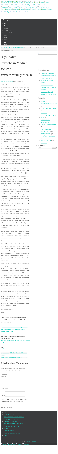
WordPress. (34, 441)
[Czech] (32, 2)
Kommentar (4, 374)
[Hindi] (13, 5)
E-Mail (3, 392)
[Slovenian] (38, 9)
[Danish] (36, 2)
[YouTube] (4, 444)
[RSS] (14, 444)
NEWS (42, 117)
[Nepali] (39, 7)
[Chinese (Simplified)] (18, 2)
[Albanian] (4, 2)
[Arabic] (9, 2)
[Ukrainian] (22, 12)
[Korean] (35, 5)
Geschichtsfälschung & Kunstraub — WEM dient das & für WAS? (48, 87)
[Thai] (11, 12)
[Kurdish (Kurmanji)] (44, 5)
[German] (8, 5)
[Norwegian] (45, 7)
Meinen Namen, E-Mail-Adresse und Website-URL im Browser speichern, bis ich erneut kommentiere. (14, 402)
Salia (2, 81)
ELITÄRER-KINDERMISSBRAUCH (13, 48)
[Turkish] (16, 12)
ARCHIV (43, 101)
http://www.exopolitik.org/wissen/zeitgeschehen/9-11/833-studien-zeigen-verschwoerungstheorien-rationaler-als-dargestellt (14, 329)
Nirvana (28, 441)
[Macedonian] (21, 7)
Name (2, 388)
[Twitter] (9, 444)
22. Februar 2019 (8, 81)
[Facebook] (19, 444)
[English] (46, 2)
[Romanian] (15, 9)
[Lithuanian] (4, 7)
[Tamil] (3, 12)
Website (3, 395)
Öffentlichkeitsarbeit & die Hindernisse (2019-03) (14, 357)
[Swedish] (49, 9)
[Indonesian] (18, 5)
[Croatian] (27, 2)
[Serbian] (27, 9)
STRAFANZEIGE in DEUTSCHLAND (14, 417)
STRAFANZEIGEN (46, 134)
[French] (3, 5)
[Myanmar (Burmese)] (31, 7)
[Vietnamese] (29, 12)
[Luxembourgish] (12, 7)
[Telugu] (7, 12)
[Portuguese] (8, 9)
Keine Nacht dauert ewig (47, 73)
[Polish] (3, 9)
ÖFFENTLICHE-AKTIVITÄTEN (12, 433)
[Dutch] (41, 2)
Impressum (7, 437)
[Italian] (24, 5)
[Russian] (21, 9)
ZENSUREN (44, 143)
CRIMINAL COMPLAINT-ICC (49, 108)
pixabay (5, 347)
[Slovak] (32, 9)
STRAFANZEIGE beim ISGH (48, 124)
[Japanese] (30, 5)
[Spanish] (44, 9)
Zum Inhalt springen (6, 20)
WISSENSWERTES (46, 140)
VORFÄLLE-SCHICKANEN (48, 136)
